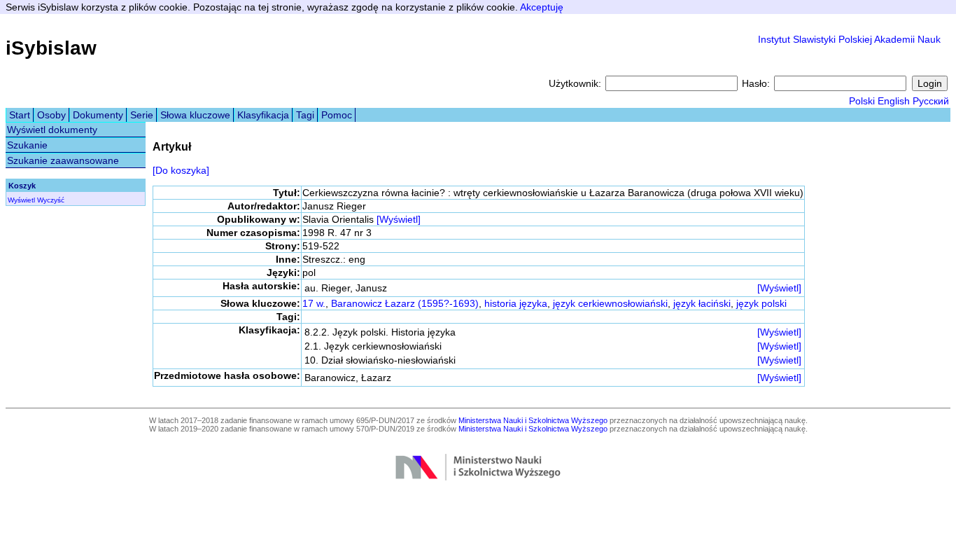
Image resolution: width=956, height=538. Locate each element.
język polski (761, 303)
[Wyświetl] (399, 219)
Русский (931, 100)
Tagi (305, 114)
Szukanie (27, 145)
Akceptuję (541, 7)
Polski (862, 100)
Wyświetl (21, 200)
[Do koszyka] (181, 170)
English (894, 100)
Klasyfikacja (263, 114)
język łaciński (702, 303)
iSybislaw (51, 48)
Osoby (51, 114)
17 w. (313, 303)
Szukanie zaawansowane (63, 160)
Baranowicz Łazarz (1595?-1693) (405, 303)
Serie (141, 114)
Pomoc (336, 114)
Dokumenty (98, 114)
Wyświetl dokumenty (52, 129)
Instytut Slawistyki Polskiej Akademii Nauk (849, 39)
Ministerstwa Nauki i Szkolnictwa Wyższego (532, 420)
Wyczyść (50, 200)
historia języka (515, 303)
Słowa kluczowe (195, 114)
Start (19, 114)
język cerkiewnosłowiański (610, 303)
